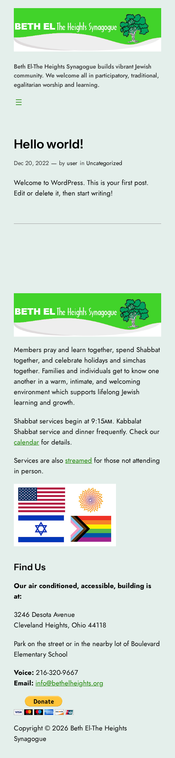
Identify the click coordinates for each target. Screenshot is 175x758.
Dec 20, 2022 (31, 163)
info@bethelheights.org (69, 683)
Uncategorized (104, 163)
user (72, 163)
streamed (78, 460)
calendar (26, 442)
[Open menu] (19, 102)
